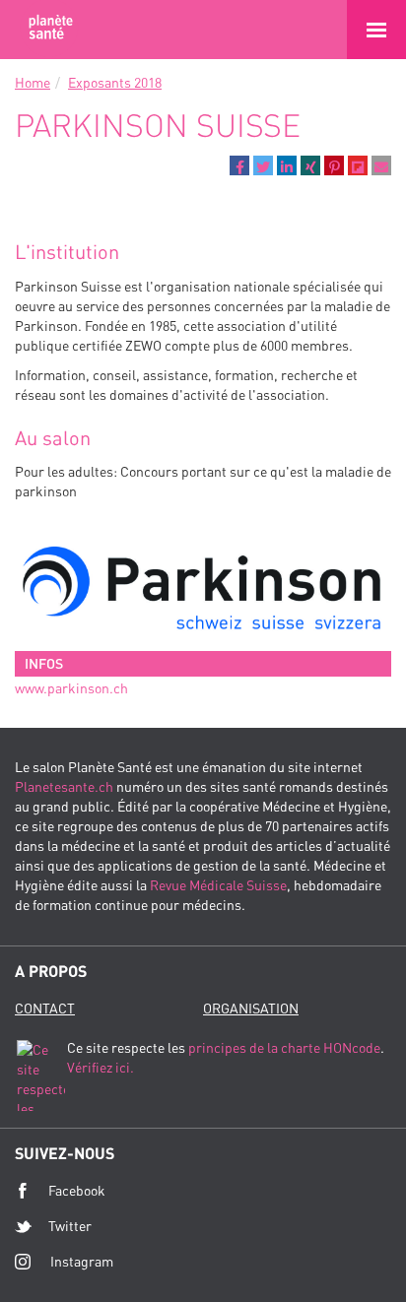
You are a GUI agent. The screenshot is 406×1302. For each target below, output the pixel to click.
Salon (49, 29)
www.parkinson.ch (71, 688)
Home (32, 82)
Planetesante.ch (64, 786)
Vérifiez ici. (100, 1067)
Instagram (81, 1261)
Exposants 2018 (115, 82)
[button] (239, 165)
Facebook (76, 1190)
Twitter (70, 1225)
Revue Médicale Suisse (218, 885)
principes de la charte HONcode (284, 1047)
